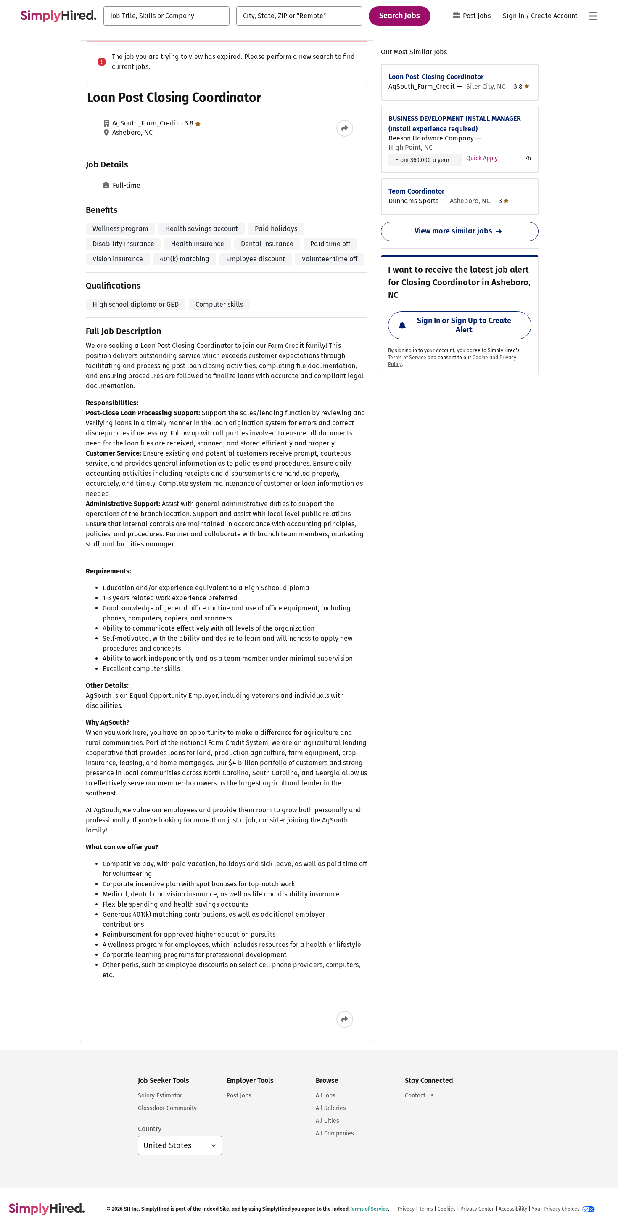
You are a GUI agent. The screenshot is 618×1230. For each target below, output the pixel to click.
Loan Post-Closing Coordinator (435, 77)
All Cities (327, 1120)
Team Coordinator (416, 191)
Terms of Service (407, 358)
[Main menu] (593, 16)
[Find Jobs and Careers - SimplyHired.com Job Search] (58, 16)
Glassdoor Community (167, 1108)
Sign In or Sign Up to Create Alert (464, 325)
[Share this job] (344, 128)
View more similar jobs (453, 231)
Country (149, 1129)
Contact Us (419, 1095)
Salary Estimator (160, 1095)
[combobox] (166, 16)
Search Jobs (399, 15)
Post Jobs (477, 16)
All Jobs (325, 1095)
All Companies (335, 1133)
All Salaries (331, 1108)
